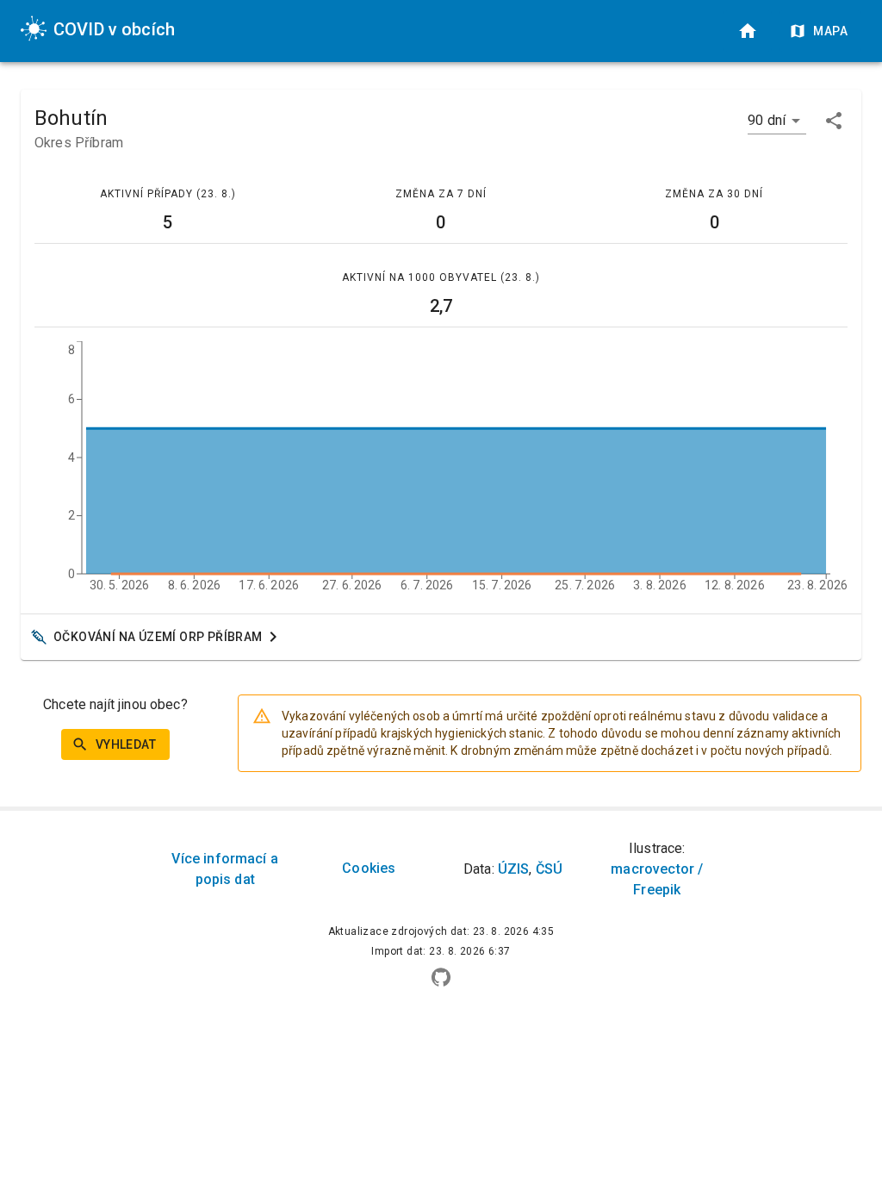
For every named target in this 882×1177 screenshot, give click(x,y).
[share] (833, 120)
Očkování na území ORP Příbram (158, 637)
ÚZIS (514, 869)
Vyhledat (126, 744)
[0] (748, 31)
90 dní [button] (767, 120)
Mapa (830, 31)
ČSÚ (549, 869)
